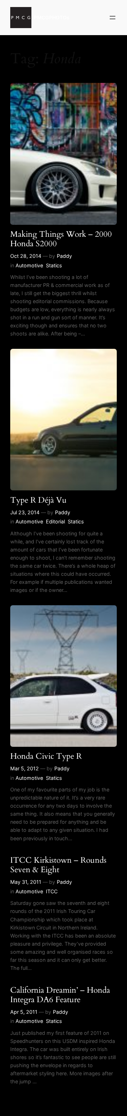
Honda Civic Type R (46, 756)
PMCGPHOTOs (51, 17)
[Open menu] (112, 17)
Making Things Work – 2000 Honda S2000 (61, 239)
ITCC (52, 891)
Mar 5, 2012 (24, 768)
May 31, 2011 (25, 882)
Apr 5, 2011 (23, 1012)
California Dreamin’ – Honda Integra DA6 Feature (60, 995)
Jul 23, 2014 (25, 512)
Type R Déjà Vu (38, 500)
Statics (54, 265)
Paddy (64, 256)
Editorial (55, 521)
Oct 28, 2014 (25, 256)
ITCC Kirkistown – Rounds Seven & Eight (58, 865)
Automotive (29, 265)
